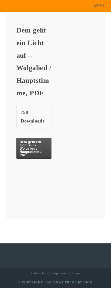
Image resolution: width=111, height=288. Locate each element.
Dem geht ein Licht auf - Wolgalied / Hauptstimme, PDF (31, 148)
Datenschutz (39, 273)
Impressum (60, 273)
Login (76, 273)
